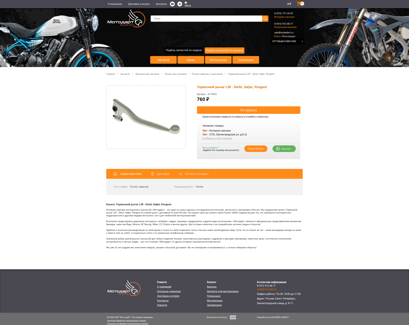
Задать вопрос (256, 148)
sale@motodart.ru (283, 32)
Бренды (212, 286)
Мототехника (218, 60)
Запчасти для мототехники (222, 291)
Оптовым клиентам (169, 291)
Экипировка (246, 60)
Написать (286, 148)
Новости (162, 305)
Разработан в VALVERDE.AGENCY (273, 317)
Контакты (161, 4)
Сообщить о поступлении (217, 138)
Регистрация (288, 36)
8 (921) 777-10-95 (283, 13)
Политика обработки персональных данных (126, 320)
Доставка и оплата (139, 4)
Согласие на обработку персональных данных (127, 323)
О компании (115, 4)
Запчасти (163, 60)
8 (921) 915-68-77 (283, 24)
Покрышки (213, 296)
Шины (191, 60)
